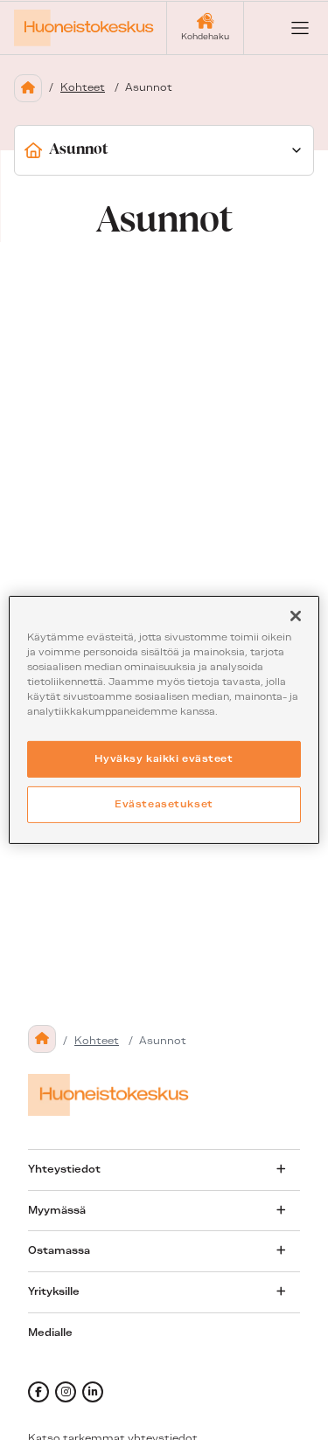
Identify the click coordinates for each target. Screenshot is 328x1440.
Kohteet (82, 87)
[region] (163, 720)
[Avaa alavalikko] (281, 1169)
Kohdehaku (205, 36)
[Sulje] (295, 616)
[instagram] (65, 1391)
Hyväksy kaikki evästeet (163, 758)
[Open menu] (286, 28)
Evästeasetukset (164, 804)
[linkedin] (92, 1391)
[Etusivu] (28, 88)
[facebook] (38, 1391)
